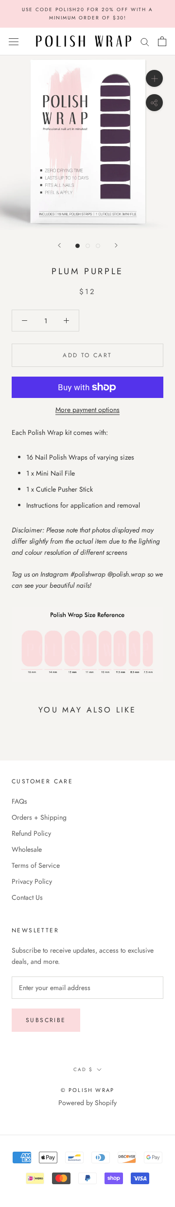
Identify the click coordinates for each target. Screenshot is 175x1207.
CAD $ (83, 1069)
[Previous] (59, 245)
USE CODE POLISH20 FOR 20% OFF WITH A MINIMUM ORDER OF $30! (87, 13)
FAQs (19, 801)
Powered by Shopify (87, 1103)
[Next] (116, 245)
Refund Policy (31, 833)
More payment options (87, 409)
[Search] (144, 41)
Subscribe (46, 1020)
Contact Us (27, 897)
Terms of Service (36, 865)
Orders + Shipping (39, 817)
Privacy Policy (32, 881)
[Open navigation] (13, 41)
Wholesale (27, 849)
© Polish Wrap (88, 1090)
